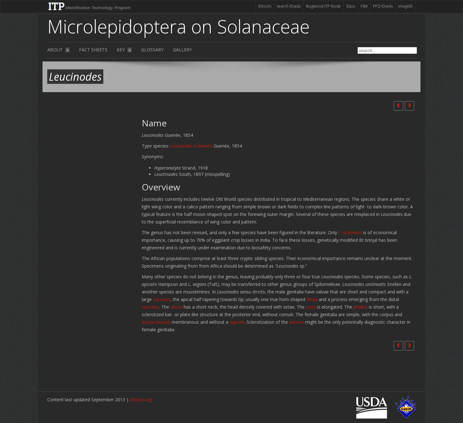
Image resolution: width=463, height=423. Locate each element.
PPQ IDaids (383, 6)
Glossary (152, 50)
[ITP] (89, 6)
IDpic (350, 6)
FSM (364, 6)
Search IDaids (289, 6)
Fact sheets (93, 50)
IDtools (264, 6)
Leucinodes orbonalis (191, 146)
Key (124, 50)
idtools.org (141, 400)
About (58, 50)
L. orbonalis (350, 232)
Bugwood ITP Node (323, 6)
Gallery (182, 50)
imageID (405, 6)
